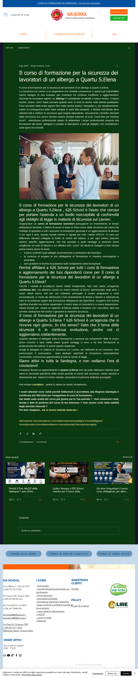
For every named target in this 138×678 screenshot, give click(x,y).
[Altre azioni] (117, 65)
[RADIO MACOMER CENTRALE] (4, 655)
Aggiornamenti (23, 48)
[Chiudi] (134, 673)
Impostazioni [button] (97, 673)
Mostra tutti (127, 457)
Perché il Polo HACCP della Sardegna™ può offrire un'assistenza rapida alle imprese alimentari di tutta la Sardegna (24, 490)
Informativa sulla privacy (31, 674)
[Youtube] (8, 655)
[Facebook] (16, 655)
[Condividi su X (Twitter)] (27, 433)
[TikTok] (12, 655)
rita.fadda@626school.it (14, 614)
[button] (129, 48)
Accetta (126, 673)
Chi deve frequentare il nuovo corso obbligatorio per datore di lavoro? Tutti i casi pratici (112, 490)
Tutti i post (9, 48)
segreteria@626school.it (14, 618)
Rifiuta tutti (112, 673)
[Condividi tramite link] (40, 433)
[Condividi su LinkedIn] (33, 433)
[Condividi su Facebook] (20, 433)
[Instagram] (20, 655)
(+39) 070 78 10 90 (12, 589)
